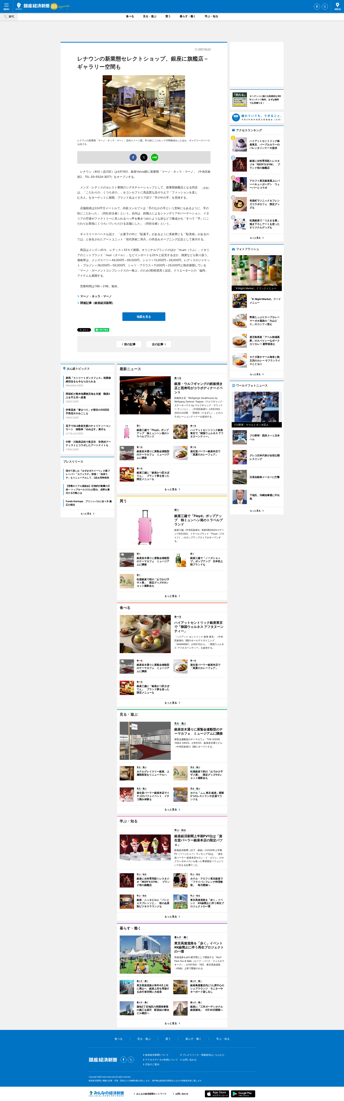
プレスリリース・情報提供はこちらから (203, 1054)
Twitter (325, 7)
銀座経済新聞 (32, 6)
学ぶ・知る (211, 16)
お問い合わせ (190, 1059)
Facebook (317, 7)
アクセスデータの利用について (161, 1059)
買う (168, 16)
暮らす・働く (188, 16)
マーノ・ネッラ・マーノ (96, 296)
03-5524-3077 (101, 177)
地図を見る (144, 316)
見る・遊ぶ (149, 16)
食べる (130, 16)
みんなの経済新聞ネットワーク (106, 1094)
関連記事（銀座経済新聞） (97, 303)
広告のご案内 (152, 1064)
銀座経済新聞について (157, 1054)
